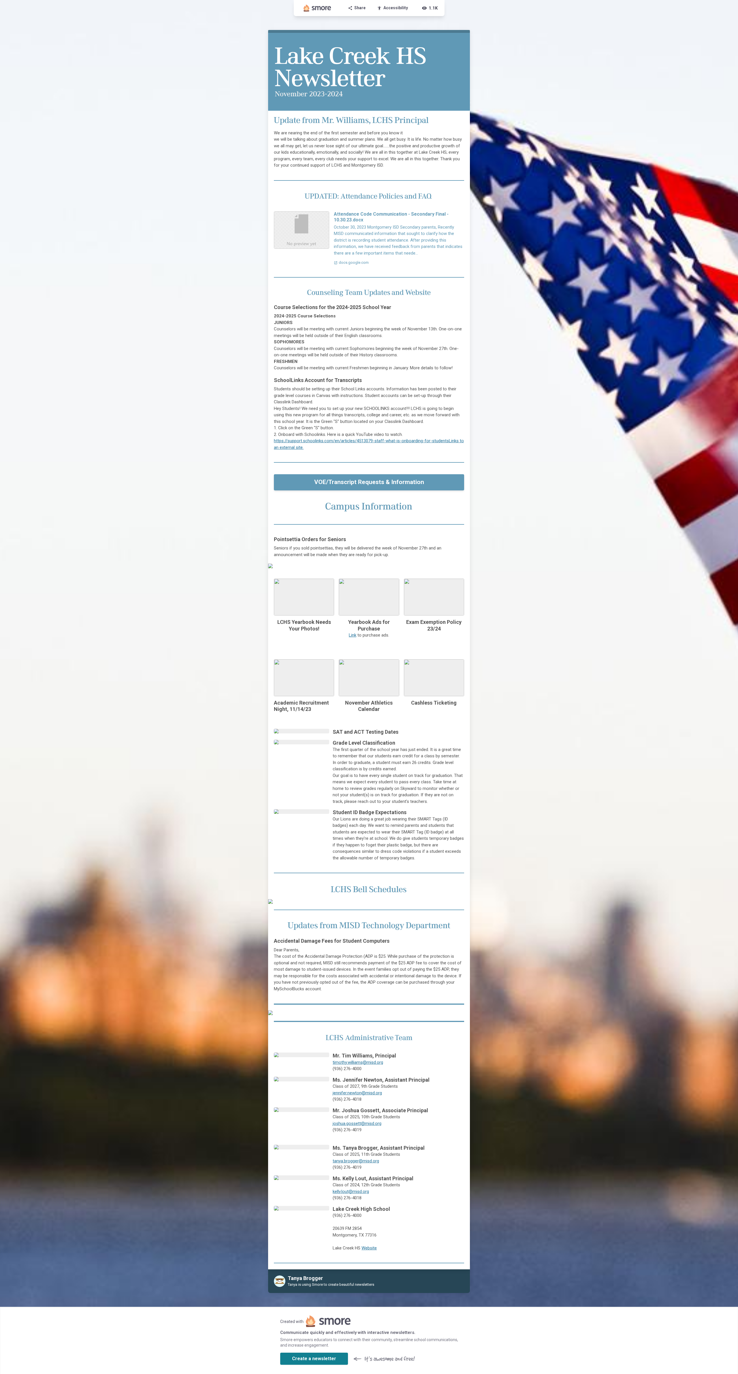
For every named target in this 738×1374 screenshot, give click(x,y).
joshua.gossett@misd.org (357, 1123)
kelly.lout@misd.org (351, 1191)
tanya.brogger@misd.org (356, 1161)
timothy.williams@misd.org (358, 1062)
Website (369, 1248)
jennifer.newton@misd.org (357, 1093)
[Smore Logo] (317, 8)
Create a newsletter (314, 1358)
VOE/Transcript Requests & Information (369, 482)
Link (352, 635)
